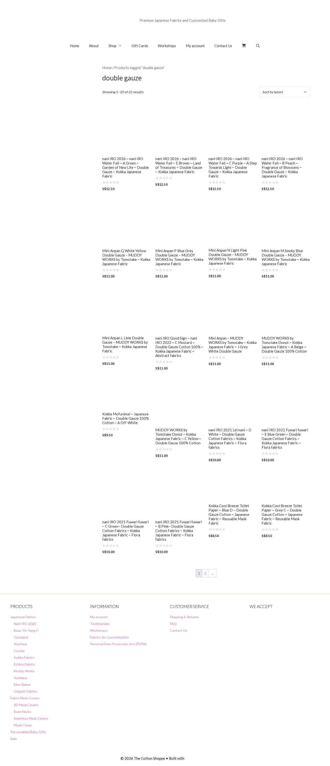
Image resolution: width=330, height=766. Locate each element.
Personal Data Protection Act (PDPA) (118, 644)
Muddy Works (24, 671)
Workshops (167, 45)
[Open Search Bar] (258, 45)
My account (195, 45)
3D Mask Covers (26, 705)
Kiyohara (20, 644)
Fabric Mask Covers (25, 698)
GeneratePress (197, 758)
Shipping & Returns (184, 617)
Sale (13, 739)
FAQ (173, 624)
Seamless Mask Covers (31, 718)
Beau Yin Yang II (26, 630)
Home (74, 45)
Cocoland (21, 637)
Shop (112, 45)
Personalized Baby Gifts (28, 732)
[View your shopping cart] (244, 45)
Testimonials (99, 624)
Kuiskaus (21, 678)
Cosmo (19, 651)
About (94, 45)
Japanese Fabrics (23, 617)
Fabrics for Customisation (109, 637)
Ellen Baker (22, 684)
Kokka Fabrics (24, 657)
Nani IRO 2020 (25, 624)
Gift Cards (139, 45)
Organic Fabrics (25, 691)
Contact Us (223, 45)
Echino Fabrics (24, 664)
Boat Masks (22, 711)
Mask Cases (23, 725)
